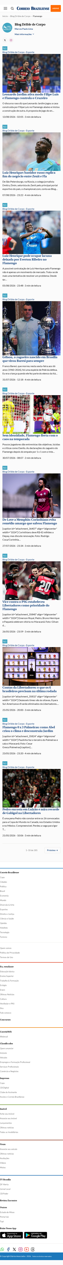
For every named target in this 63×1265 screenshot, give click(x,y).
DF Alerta (4, 1184)
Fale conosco (5, 1013)
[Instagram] (11, 40)
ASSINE (55, 8)
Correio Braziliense (9, 872)
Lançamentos (6, 1123)
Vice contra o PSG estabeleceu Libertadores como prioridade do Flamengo (25, 605)
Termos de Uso (6, 957)
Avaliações (4, 1158)
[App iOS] (11, 1235)
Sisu (2, 1008)
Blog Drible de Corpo (20, 16)
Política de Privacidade (10, 952)
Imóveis (3, 1053)
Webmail (4, 1036)
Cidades (3, 882)
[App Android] (35, 1235)
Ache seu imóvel (7, 1114)
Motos (3, 1167)
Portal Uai (4, 1217)
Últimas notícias (7, 1127)
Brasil (2, 891)
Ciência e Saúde (7, 918)
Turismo (3, 937)
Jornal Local (5, 1189)
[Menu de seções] (5, 8)
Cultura (3, 999)
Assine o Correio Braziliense (12, 1097)
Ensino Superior (7, 976)
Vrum (3, 1144)
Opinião (3, 923)
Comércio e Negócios (9, 1071)
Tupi (2, 1221)
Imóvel (3, 1109)
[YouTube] (26, 1249)
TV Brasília (5, 1179)
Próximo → (52, 850)
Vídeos (3, 1163)
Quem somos (5, 948)
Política (3, 886)
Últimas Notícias (7, 994)
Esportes (4, 909)
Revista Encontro (8, 1200)
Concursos (5, 1019)
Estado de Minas (7, 1212)
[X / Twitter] (4, 40)
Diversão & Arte (7, 905)
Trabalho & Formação (9, 980)
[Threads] (33, 1249)
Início (5, 16)
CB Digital (4, 1087)
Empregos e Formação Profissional (15, 1062)
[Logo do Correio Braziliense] (33, 8)
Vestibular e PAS (7, 1003)
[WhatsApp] (2, 1249)
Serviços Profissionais (9, 1067)
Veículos (3, 1057)
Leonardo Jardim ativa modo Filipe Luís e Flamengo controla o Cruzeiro (30, 96)
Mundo (3, 900)
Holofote (4, 928)
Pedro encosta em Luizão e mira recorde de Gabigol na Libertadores (30, 811)
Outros (3, 1207)
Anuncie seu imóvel (8, 1118)
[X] (14, 1249)
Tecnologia (4, 932)
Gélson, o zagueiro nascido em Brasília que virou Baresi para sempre (29, 359)
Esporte (30, 52)
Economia (4, 895)
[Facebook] (8, 1249)
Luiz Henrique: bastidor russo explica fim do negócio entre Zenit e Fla (28, 174)
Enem (2, 990)
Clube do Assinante (8, 1092)
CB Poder (4, 1193)
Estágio (3, 985)
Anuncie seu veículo (8, 1149)
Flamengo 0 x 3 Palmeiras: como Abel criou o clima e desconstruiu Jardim (28, 729)
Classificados (6, 1043)
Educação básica (7, 971)
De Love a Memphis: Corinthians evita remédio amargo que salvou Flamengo (29, 521)
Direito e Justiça (7, 914)
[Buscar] (12, 8)
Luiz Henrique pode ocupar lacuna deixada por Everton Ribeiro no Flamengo (27, 259)
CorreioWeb (6, 1031)
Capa (2, 877)
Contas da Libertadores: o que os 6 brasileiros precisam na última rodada (29, 689)
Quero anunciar (6, 1048)
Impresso (4, 1078)
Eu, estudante (7, 966)
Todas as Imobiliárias (9, 1132)
